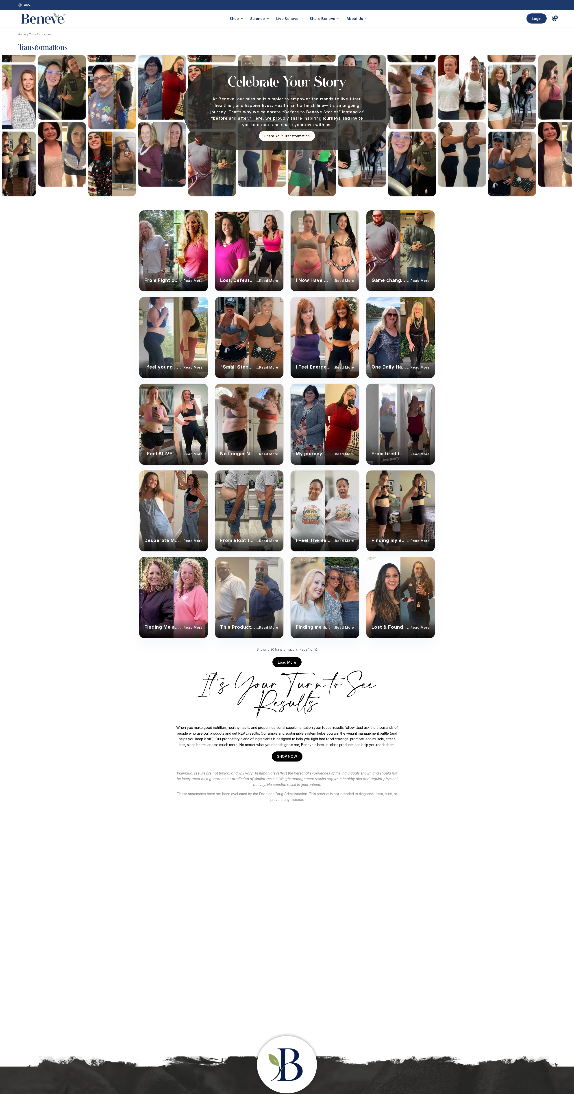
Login (536, 18)
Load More (287, 662)
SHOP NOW (287, 756)
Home (22, 34)
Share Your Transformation (287, 136)
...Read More (191, 281)
